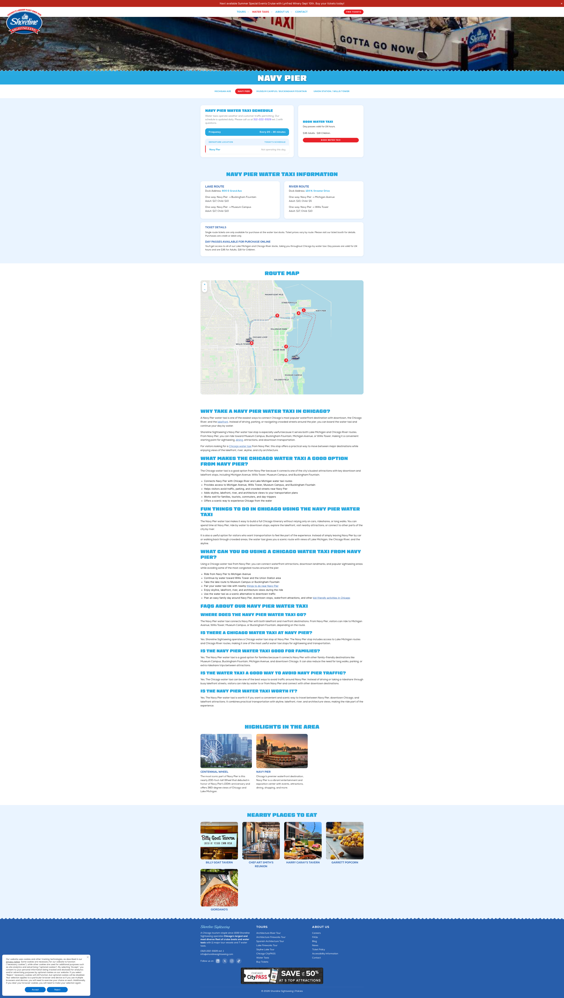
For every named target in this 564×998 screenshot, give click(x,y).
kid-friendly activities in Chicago (331, 597)
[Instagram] (232, 961)
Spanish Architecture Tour (270, 941)
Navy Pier (244, 91)
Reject (57, 989)
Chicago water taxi (240, 446)
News (315, 945)
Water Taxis (260, 11)
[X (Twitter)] (225, 961)
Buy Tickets (262, 961)
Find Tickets (353, 12)
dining (239, 439)
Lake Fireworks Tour (266, 945)
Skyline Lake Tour (265, 949)
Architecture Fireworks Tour (271, 937)
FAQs (315, 937)
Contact (301, 11)
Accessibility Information (325, 953)
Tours (241, 11)
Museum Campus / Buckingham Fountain (281, 91)
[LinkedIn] (218, 961)
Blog (314, 941)
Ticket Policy (318, 949)
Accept (35, 989)
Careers (316, 933)
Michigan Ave (223, 91)
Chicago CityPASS (266, 953)
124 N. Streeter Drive (318, 190)
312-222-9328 (262, 119)
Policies (299, 991)
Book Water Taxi (331, 140)
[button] (204, 284)
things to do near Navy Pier (262, 585)
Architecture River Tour (268, 933)
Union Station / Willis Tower (332, 91)
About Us (282, 11)
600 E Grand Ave (232, 190)
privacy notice (13, 961)
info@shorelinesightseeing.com (216, 954)
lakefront (223, 421)
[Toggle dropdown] (248, 11)
